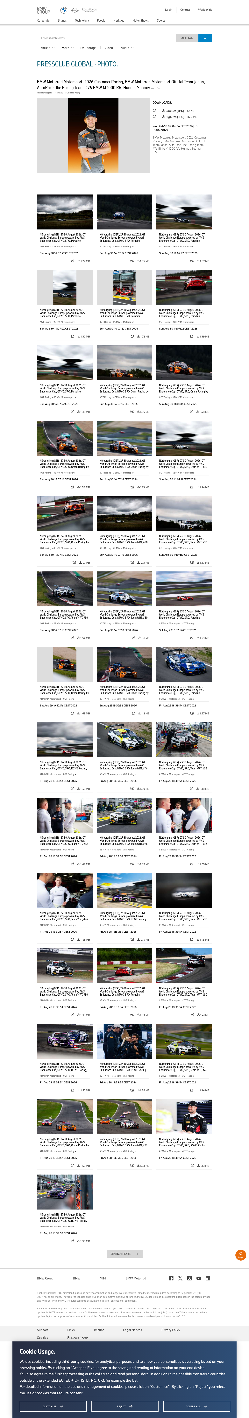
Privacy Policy (170, 1330)
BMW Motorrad (135, 1278)
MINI (103, 1278)
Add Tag (187, 38)
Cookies (42, 1338)
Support (42, 1330)
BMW (76, 1278)
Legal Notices (132, 1330)
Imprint (99, 1330)
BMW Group (45, 1278)
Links (71, 1330)
